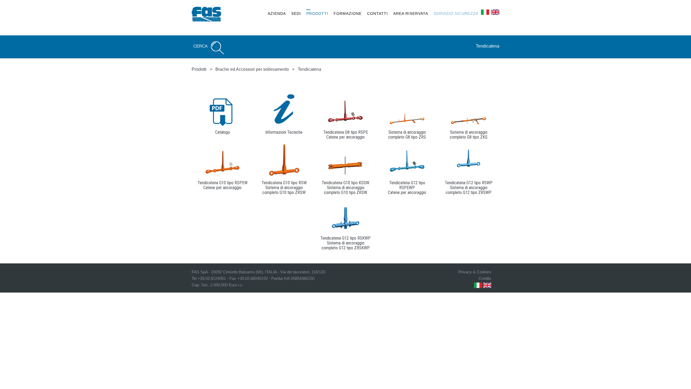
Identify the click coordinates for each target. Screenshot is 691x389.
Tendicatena (487, 46)
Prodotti (199, 69)
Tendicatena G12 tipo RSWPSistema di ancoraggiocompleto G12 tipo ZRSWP (469, 187)
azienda (277, 13)
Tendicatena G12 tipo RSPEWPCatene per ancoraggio (407, 187)
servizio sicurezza (455, 13)
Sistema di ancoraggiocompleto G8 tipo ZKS (468, 135)
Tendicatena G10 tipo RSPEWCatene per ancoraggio (223, 185)
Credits (485, 278)
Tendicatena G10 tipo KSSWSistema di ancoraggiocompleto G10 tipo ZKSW (345, 187)
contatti (377, 13)
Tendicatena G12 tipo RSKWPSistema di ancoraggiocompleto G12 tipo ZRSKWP (345, 243)
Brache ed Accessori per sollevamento (252, 69)
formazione (348, 13)
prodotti (317, 13)
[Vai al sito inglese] (495, 11)
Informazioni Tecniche (284, 132)
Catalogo (222, 132)
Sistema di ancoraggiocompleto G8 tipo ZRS (407, 135)
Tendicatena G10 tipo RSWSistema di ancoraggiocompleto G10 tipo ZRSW (284, 187)
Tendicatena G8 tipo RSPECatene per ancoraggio (345, 135)
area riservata (410, 13)
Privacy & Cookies (474, 272)
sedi (296, 13)
